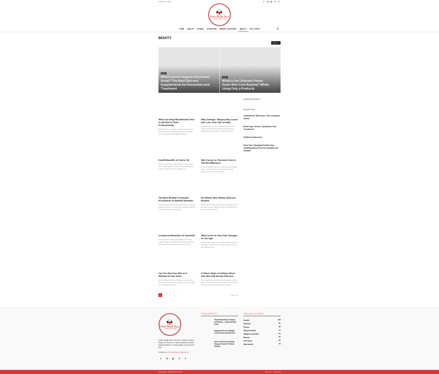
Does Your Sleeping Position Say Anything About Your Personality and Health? (261, 148)
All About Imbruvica (253, 137)
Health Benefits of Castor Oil (173, 160)
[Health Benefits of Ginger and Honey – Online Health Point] (206, 323)
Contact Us (277, 372)
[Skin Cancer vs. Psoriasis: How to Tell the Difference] (219, 148)
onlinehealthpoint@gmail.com (178, 352)
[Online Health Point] (219, 14)
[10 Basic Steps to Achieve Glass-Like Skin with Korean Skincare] (219, 261)
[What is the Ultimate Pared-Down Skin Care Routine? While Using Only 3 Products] (250, 73)
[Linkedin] (271, 1)
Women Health (223, 42)
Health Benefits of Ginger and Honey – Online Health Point (225, 322)
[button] (278, 29)
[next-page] (174, 295)
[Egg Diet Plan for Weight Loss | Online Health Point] (206, 334)
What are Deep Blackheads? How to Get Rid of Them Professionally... (176, 122)
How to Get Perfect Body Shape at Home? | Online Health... (224, 344)
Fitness (200, 29)
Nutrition (211, 29)
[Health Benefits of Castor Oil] (176, 148)
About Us (268, 372)
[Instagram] (267, 1)
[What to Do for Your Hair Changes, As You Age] (219, 223)
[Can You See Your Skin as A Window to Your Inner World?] (176, 261)
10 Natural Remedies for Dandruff (176, 235)
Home (181, 29)
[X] (279, 1)
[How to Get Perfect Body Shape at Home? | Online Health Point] (206, 345)
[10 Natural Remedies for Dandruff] (176, 223)
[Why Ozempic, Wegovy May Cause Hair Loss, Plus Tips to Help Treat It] (219, 107)
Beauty (243, 29)
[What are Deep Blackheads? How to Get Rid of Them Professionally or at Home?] (176, 107)
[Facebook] (263, 1)
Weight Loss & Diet (228, 29)
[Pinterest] (275, 1)
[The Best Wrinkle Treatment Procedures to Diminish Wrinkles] (176, 186)
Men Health (191, 42)
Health (190, 29)
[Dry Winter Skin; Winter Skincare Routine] (219, 186)
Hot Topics (255, 29)
